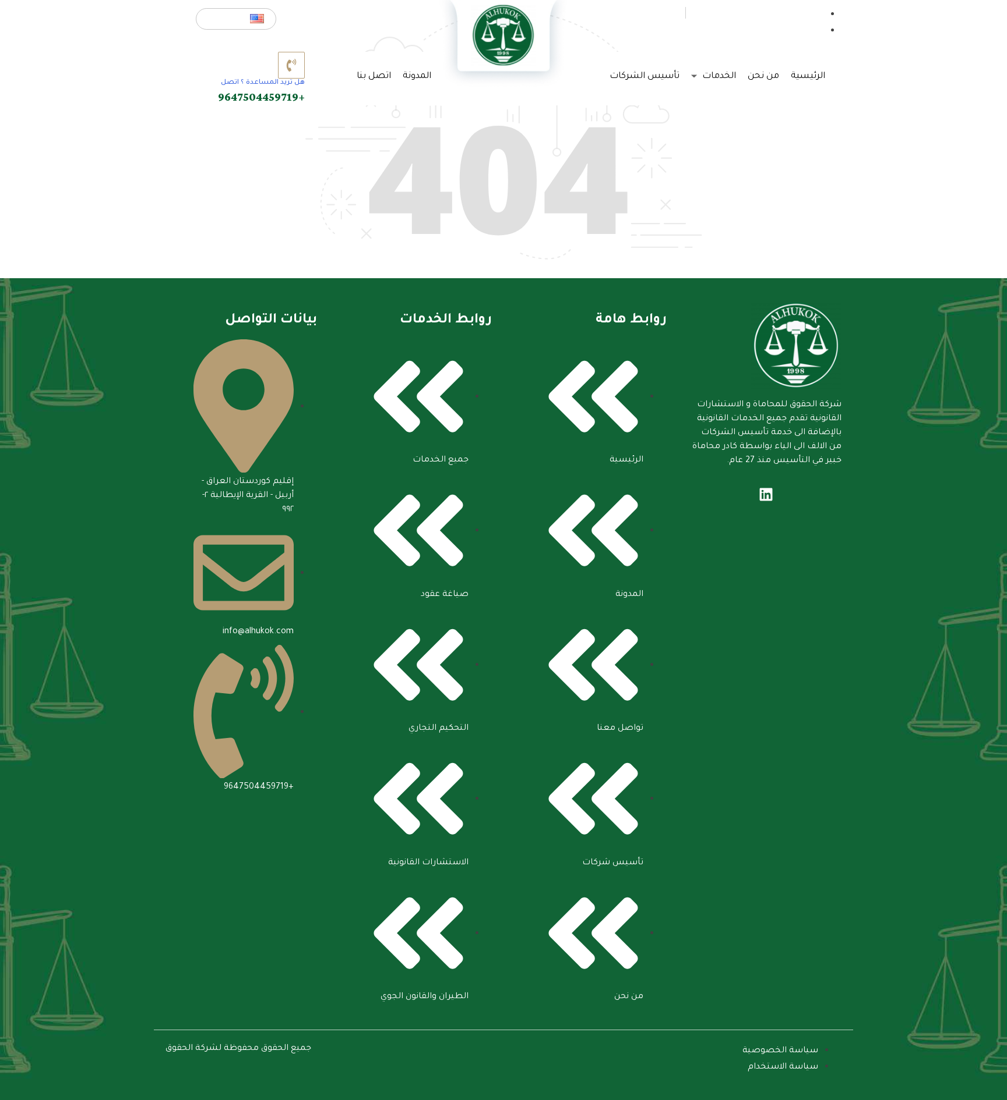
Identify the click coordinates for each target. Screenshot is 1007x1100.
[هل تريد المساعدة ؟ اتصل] (291, 65)
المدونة (417, 76)
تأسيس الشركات (644, 76)
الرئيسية (808, 76)
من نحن (763, 76)
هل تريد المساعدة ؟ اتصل (263, 83)
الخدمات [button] (718, 76)
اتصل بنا (374, 76)
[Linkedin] (765, 494)
